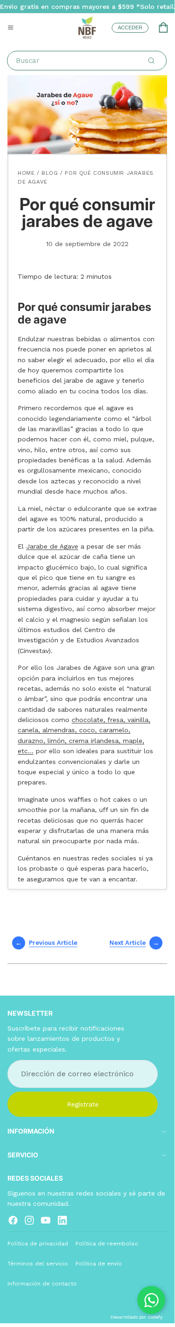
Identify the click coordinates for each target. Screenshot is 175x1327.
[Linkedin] (62, 1219)
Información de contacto (42, 1283)
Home (26, 173)
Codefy (155, 1317)
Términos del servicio (37, 1263)
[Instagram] (29, 1219)
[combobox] (88, 60)
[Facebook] (13, 1219)
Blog (49, 173)
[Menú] (10, 27)
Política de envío (98, 1263)
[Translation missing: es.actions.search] (151, 60)
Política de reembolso (106, 1243)
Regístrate (83, 1103)
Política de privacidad (37, 1243)
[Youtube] (45, 1219)
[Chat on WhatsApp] (151, 1300)
